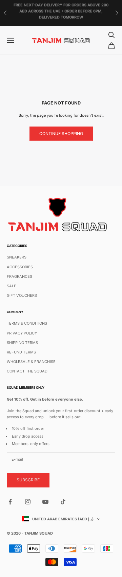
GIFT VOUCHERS (22, 295)
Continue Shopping (61, 133)
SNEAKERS (16, 257)
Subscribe (28, 479)
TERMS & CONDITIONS (27, 323)
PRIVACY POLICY (22, 333)
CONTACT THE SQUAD (27, 371)
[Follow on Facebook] (10, 501)
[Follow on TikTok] (63, 501)
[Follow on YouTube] (45, 501)
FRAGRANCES (19, 276)
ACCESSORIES (20, 267)
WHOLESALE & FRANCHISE (31, 361)
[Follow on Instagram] (27, 501)
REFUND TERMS (21, 352)
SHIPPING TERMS (22, 342)
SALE (11, 286)
